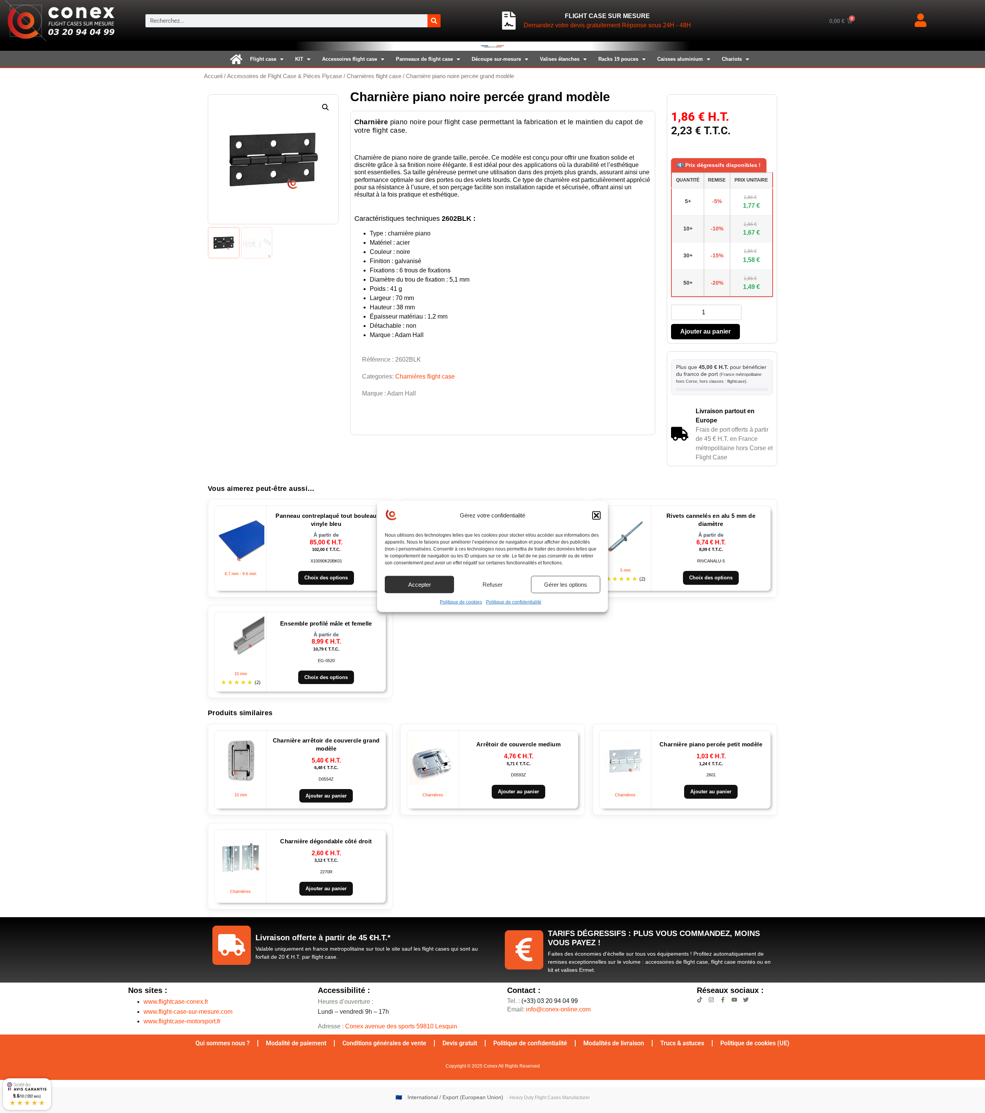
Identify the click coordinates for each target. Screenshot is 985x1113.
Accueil (213, 76)
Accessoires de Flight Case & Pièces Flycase (284, 76)
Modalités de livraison (613, 1043)
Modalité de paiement (296, 1043)
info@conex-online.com (558, 1009)
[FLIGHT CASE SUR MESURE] (509, 21)
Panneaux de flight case (424, 59)
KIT (299, 59)
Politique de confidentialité (513, 602)
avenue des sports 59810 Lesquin (401, 1026)
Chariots (732, 59)
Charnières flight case (374, 76)
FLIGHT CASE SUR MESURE (607, 16)
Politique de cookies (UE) (755, 1043)
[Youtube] (734, 1000)
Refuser (492, 584)
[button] (596, 515)
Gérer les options (565, 584)
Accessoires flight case (349, 59)
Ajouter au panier (705, 331)
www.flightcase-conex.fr (176, 1001)
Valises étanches (559, 59)
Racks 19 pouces (618, 59)
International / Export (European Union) (455, 1097)
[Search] (434, 20)
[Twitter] (746, 1000)
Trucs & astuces (682, 1043)
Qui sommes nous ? (222, 1043)
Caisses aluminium (680, 59)
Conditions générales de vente (384, 1043)
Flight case (263, 59)
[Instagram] (711, 1000)
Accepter (419, 584)
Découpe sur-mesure (496, 59)
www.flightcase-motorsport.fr (182, 1021)
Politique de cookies (461, 602)
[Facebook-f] (723, 1000)
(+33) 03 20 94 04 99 (542, 1001)
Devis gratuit (459, 1043)
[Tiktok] (700, 1000)
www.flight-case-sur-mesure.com (188, 1011)
